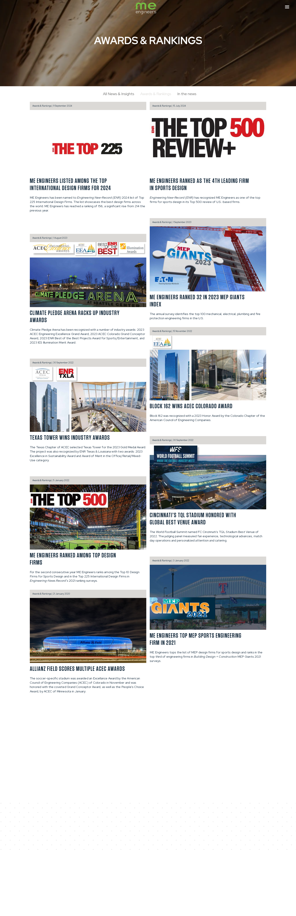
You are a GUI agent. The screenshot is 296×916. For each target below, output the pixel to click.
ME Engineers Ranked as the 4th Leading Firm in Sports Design (199, 184)
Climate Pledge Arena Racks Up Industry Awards (75, 317)
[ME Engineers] (146, 9)
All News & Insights (118, 93)
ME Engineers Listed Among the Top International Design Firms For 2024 (70, 184)
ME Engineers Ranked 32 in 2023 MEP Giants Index (197, 301)
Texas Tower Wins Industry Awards (70, 438)
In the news (186, 93)
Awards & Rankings (155, 93)
